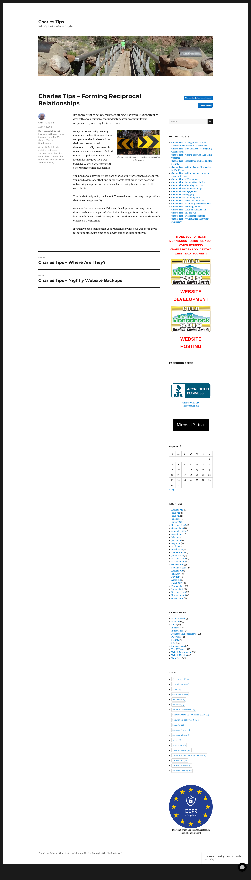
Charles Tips (51, 21)
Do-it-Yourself (180, 679)
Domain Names (181, 684)
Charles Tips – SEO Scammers (185, 179)
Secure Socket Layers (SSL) (186, 720)
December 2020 (178, 525)
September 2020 (179, 531)
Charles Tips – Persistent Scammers (188, 216)
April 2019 (176, 580)
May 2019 (175, 577)
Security (175, 640)
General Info (44, 147)
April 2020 (176, 546)
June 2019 (176, 574)
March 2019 (176, 583)
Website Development (181, 652)
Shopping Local (181, 735)
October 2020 (177, 528)
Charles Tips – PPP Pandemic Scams (188, 200)
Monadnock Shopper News (51, 134)
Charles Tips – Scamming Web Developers (191, 203)
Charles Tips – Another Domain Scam (188, 210)
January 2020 (177, 555)
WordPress (176, 658)
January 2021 (177, 522)
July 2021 (175, 516)
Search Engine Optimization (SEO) (190, 715)
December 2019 (178, 558)
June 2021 (175, 519)
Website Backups (181, 765)
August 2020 (177, 534)
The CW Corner (51, 156)
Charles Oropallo (46, 123)
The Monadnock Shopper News (189, 755)
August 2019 (177, 571)
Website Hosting (46, 162)
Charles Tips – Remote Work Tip (186, 188)
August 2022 (177, 510)
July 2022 (175, 513)
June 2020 (176, 540)
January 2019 (177, 589)
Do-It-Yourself (44, 131)
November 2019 (178, 561)
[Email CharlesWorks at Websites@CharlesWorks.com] (191, 98)
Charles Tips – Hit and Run (183, 213)
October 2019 (177, 565)
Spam (176, 740)
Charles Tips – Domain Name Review (188, 182)
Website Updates (179, 655)
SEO (173, 643)
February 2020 (178, 552)
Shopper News (45, 137)
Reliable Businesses (47, 150)
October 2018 (177, 598)
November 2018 (178, 595)
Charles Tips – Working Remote (186, 207)
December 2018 (178, 592)
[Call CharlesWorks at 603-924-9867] (191, 105)
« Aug (171, 489)
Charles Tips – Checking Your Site (187, 185)
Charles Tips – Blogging (182, 194)
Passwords (176, 637)
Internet (56, 131)
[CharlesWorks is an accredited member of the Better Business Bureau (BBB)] (191, 390)
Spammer (179, 745)
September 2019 (178, 568)
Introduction (177, 631)
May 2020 (175, 543)
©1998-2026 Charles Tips (50, 853)
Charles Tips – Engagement (184, 191)
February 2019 (178, 586)
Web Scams (179, 760)
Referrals (55, 147)
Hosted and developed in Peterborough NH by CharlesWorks (92, 853)
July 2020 (175, 537)
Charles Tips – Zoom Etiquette (185, 197)
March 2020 (177, 549)
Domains (175, 621)
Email (174, 625)
